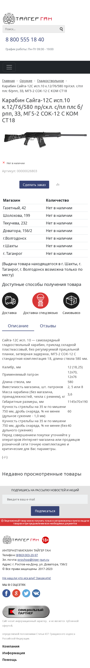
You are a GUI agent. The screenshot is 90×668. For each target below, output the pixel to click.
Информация (13, 653)
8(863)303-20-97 (27, 555)
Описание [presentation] (18, 325)
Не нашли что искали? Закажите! (26, 578)
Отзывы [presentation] (48, 325)
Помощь (9, 659)
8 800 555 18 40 (25, 39)
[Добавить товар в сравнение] (57, 184)
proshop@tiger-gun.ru (33, 560)
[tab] (18, 326)
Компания (10, 646)
